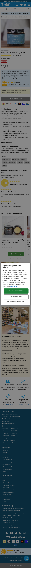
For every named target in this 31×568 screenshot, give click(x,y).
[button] (15, 302)
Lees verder (13, 286)
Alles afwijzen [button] (16, 297)
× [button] (27, 265)
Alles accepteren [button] (16, 291)
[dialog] (15, 284)
